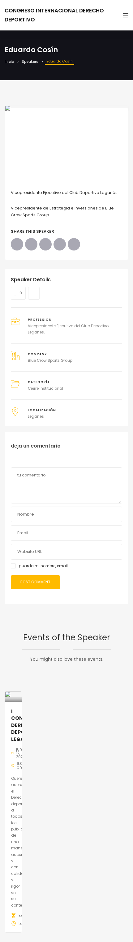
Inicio (9, 61)
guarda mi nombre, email (43, 565)
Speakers (30, 61)
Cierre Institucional (45, 388)
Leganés (36, 416)
